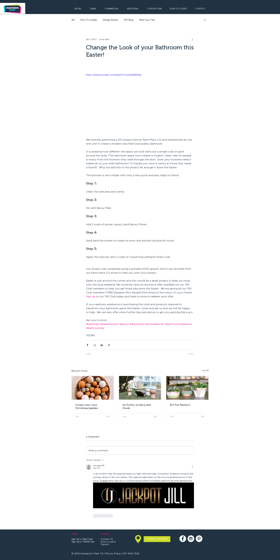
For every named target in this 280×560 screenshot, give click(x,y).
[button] (204, 20)
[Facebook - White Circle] (182, 479)
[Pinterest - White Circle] (199, 479)
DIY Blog (128, 20)
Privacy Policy (113, 494)
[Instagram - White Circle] (191, 479)
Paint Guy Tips (147, 20)
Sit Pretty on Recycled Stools (137, 406)
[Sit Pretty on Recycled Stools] (140, 388)
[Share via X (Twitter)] (94, 345)
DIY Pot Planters (180, 405)
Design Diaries (110, 20)
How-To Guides (88, 20)
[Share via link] (108, 345)
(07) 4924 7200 (131, 494)
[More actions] (192, 39)
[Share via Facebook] (87, 345)
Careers (105, 485)
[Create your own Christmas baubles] (93, 388)
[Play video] (140, 103)
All (72, 20)
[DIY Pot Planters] (187, 388)
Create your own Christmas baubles (86, 406)
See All (205, 370)
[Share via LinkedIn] (101, 345)
